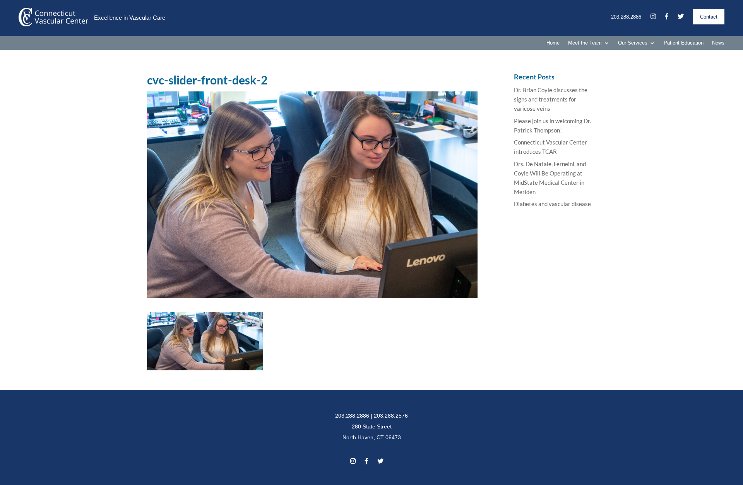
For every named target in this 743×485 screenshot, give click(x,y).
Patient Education (684, 43)
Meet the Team (585, 43)
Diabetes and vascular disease (552, 203)
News (718, 43)
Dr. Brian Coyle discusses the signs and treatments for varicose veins (550, 99)
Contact (708, 17)
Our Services (632, 43)
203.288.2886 (626, 17)
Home (553, 43)
